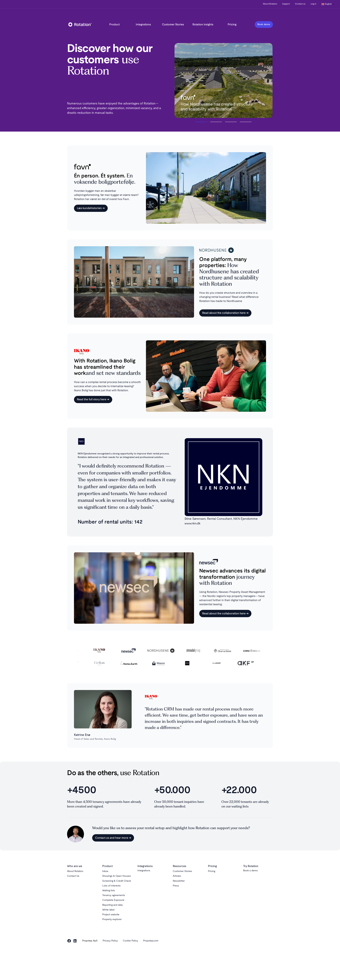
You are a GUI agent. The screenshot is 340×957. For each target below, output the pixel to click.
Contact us (300, 4)
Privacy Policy (110, 941)
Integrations (143, 24)
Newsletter (179, 881)
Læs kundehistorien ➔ (91, 208)
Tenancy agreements (113, 895)
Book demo (263, 24)
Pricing (232, 24)
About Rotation (270, 4)
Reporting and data (112, 905)
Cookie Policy (130, 941)
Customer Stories (173, 24)
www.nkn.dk (192, 523)
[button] (328, 4)
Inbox (105, 871)
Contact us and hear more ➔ (113, 837)
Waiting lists (108, 890)
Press (176, 886)
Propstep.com (150, 941)
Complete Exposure (113, 900)
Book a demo (250, 870)
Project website (110, 914)
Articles (177, 876)
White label (108, 910)
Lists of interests (111, 886)
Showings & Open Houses (116, 876)
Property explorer (112, 919)
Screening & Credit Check (116, 881)
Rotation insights (202, 24)
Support (286, 4)
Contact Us (73, 876)
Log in (313, 4)
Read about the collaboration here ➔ (225, 313)
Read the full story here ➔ (93, 399)
